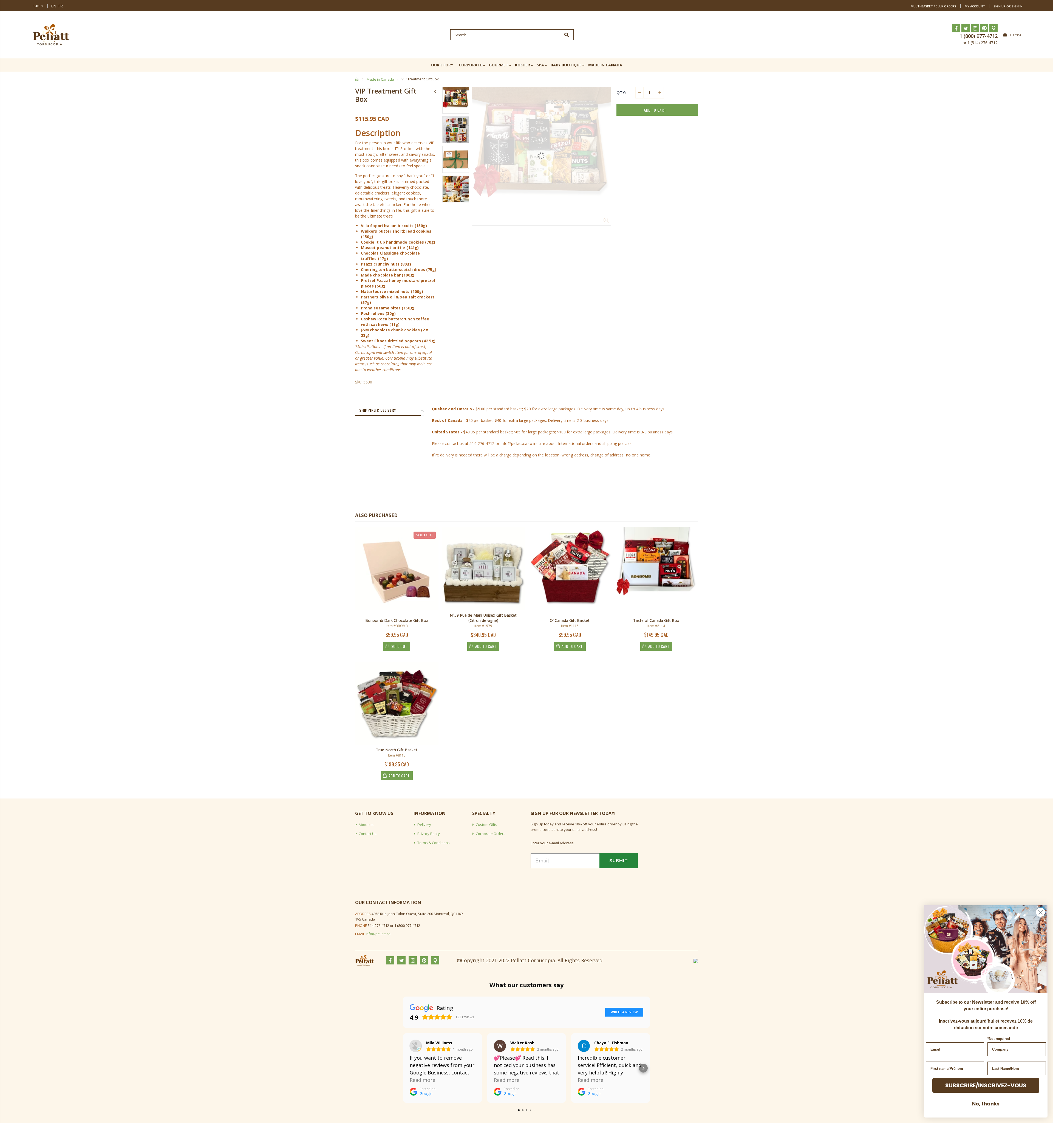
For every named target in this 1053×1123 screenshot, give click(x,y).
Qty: (621, 92)
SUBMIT (618, 861)
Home (357, 79)
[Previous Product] (435, 91)
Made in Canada (380, 79)
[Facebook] (956, 28)
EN (53, 6)
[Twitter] (965, 28)
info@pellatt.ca (378, 933)
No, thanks (986, 1103)
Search (567, 35)
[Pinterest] (984, 28)
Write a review (624, 1012)
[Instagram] (975, 28)
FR (60, 6)
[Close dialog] (1040, 912)
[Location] (993, 28)
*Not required (998, 1039)
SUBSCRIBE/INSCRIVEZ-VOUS (985, 1085)
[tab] (388, 410)
